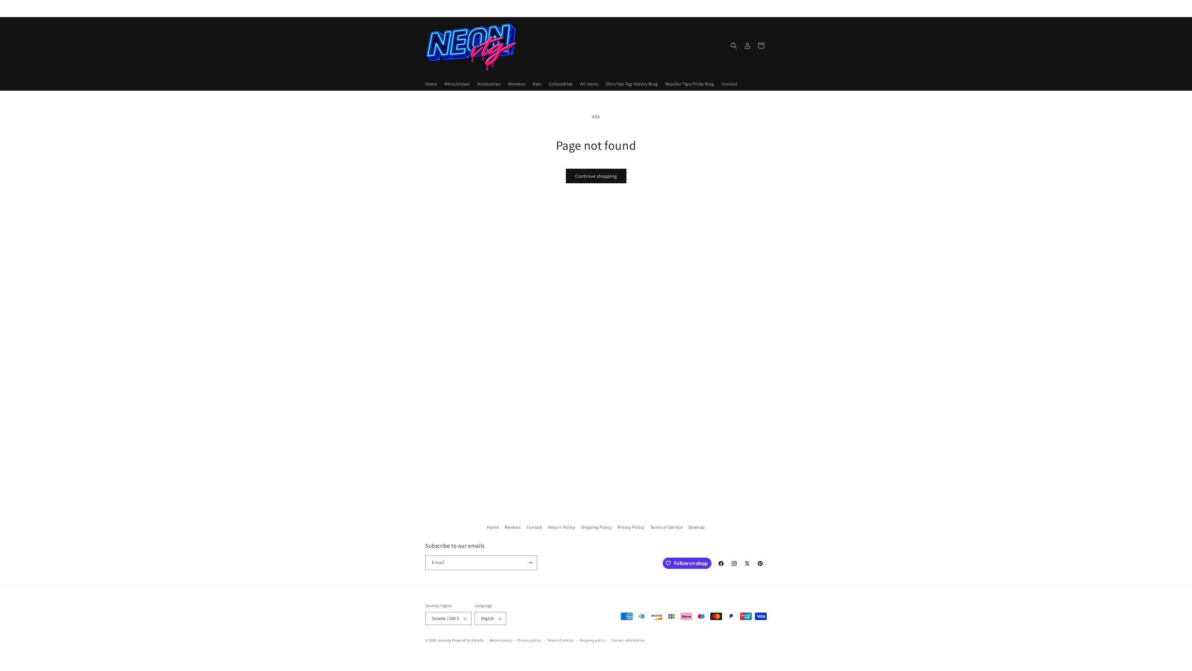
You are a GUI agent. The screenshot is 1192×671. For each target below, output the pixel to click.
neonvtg (444, 640)
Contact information (628, 640)
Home (493, 527)
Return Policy (561, 527)
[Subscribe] (530, 562)
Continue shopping (596, 176)
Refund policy (501, 640)
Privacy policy (529, 640)
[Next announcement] (662, 8)
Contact (534, 527)
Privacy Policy (630, 527)
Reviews (513, 527)
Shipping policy (592, 640)
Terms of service (560, 640)
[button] (734, 45)
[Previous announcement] (530, 8)
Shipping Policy (596, 527)
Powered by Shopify (468, 640)
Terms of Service (666, 527)
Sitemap (697, 527)
